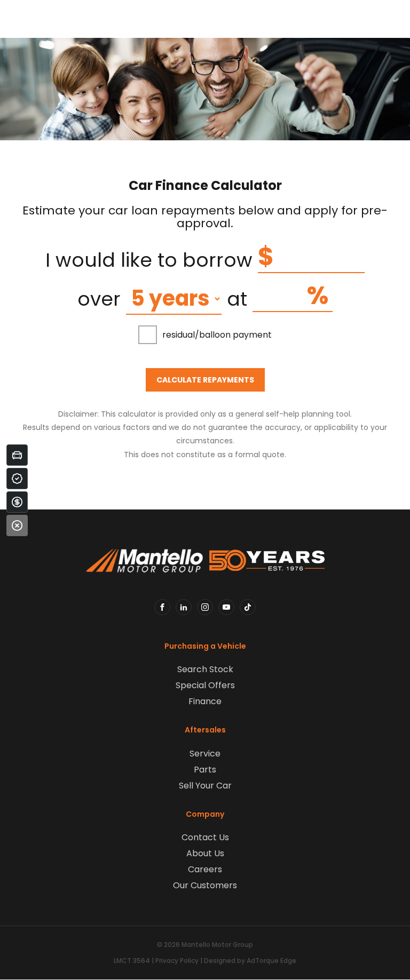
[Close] (17, 525)
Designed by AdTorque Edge (250, 960)
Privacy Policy (177, 960)
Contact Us (205, 837)
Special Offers (205, 685)
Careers (205, 869)
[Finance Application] (17, 502)
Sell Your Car (205, 785)
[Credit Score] (17, 478)
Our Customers (205, 885)
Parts (205, 769)
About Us (205, 853)
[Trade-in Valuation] (17, 455)
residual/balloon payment (217, 335)
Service (205, 753)
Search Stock (205, 669)
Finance (205, 701)
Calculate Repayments (205, 380)
